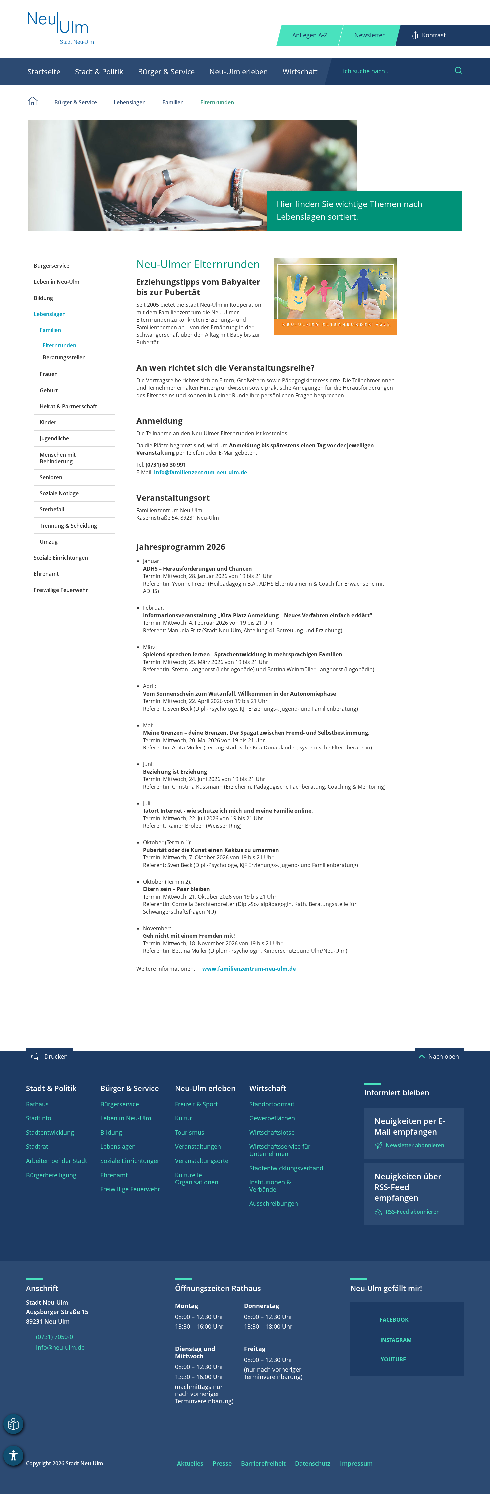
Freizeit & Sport (196, 1104)
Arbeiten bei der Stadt (56, 1161)
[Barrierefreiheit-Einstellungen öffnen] (13, 1456)
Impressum (356, 1463)
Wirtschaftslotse (272, 1132)
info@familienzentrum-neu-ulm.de (200, 472)
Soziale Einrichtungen (61, 557)
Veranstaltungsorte (201, 1161)
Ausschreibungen (273, 1203)
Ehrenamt (46, 573)
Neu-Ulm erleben (238, 71)
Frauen (49, 374)
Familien (173, 102)
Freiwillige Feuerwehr (61, 590)
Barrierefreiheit (263, 1463)
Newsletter (369, 35)
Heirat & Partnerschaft (68, 406)
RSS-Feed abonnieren (413, 1211)
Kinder (48, 422)
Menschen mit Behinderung (58, 458)
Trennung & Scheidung (68, 525)
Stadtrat (37, 1146)
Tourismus (189, 1132)
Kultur (183, 1118)
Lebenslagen (130, 102)
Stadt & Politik (99, 71)
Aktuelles (190, 1463)
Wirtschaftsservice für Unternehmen (279, 1150)
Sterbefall (52, 509)
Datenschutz (313, 1463)
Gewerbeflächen (272, 1118)
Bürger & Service (166, 71)
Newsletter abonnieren (415, 1145)
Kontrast (434, 35)
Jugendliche (54, 438)
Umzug (49, 541)
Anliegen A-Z (309, 35)
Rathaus (37, 1104)
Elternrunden (217, 102)
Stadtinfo (38, 1118)
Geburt (49, 390)
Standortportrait (271, 1104)
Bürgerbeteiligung (51, 1175)
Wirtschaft (300, 71)
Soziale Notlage (59, 493)
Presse (222, 1463)
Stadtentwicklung (50, 1132)
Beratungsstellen (64, 357)
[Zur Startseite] (61, 29)
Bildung (43, 298)
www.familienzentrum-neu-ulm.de (249, 968)
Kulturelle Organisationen (196, 1178)
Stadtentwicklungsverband (286, 1168)
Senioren (51, 477)
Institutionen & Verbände (270, 1185)
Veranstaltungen (198, 1146)
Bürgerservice (51, 265)
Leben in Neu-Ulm (56, 281)
